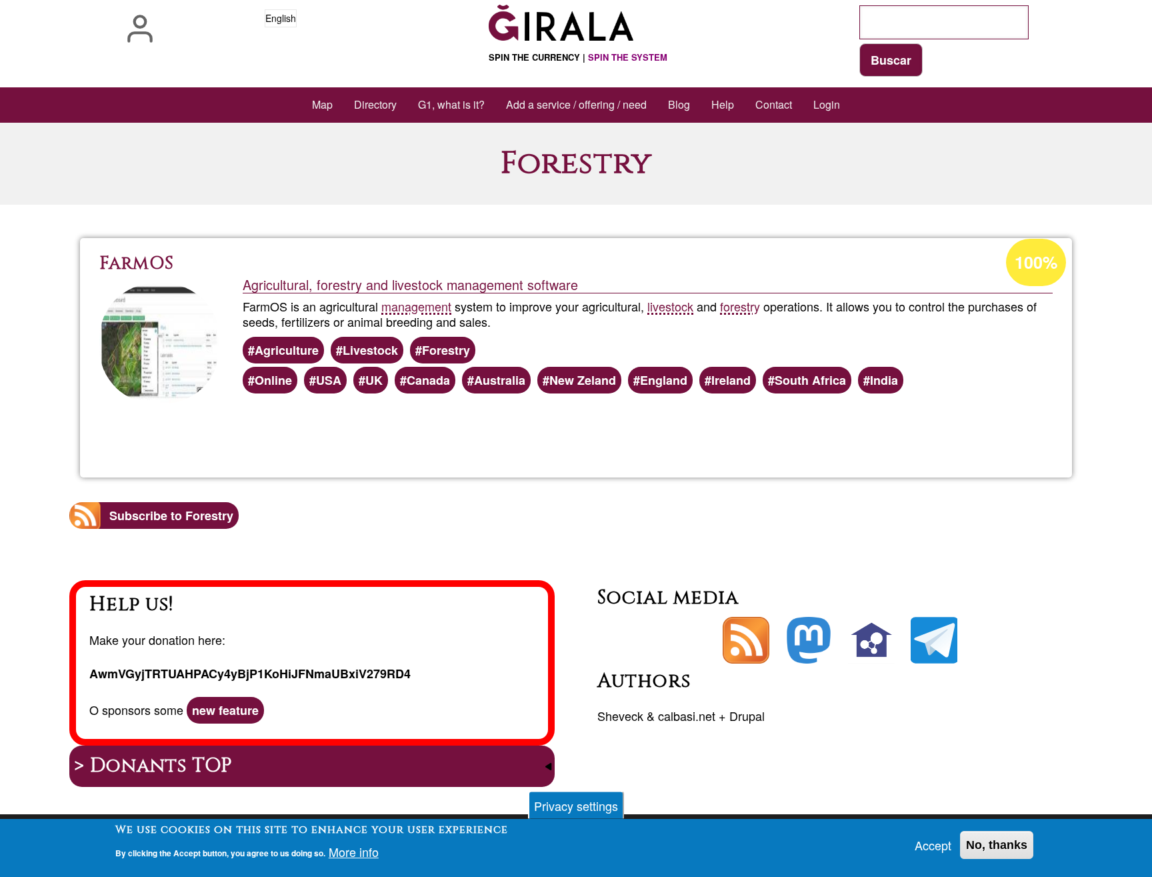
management (416, 306)
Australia (499, 380)
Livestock (370, 350)
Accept (933, 845)
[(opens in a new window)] (808, 640)
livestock (670, 306)
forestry (740, 306)
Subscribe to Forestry (171, 515)
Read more (596, 431)
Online (273, 380)
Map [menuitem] (322, 104)
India (884, 380)
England (663, 380)
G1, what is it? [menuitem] (451, 104)
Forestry (446, 350)
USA (328, 380)
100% (1036, 262)
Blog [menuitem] (679, 104)
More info (354, 851)
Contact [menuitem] (773, 104)
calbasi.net (686, 715)
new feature (225, 710)
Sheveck (620, 715)
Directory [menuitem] (375, 104)
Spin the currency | (578, 57)
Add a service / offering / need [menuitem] (576, 104)
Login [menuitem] (826, 104)
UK (374, 380)
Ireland (731, 380)
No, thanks (996, 845)
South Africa (810, 380)
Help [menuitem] (722, 104)
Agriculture (287, 350)
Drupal (747, 715)
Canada (428, 380)
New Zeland (582, 380)
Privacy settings (576, 805)
